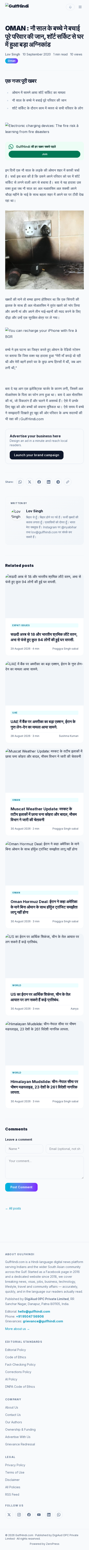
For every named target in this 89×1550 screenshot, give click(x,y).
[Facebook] (29, 1515)
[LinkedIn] (49, 1515)
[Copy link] (68, 482)
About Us (11, 1407)
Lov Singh (12, 54)
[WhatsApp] (59, 1515)
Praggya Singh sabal (65, 648)
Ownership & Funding (20, 1429)
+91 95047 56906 (30, 1316)
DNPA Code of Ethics (20, 1386)
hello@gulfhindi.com (34, 1311)
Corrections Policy (18, 1372)
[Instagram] (19, 1515)
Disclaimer (12, 1480)
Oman (11, 60)
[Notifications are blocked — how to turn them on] (70, 7)
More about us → (17, 1329)
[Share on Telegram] (58, 482)
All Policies (12, 1487)
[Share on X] (29, 482)
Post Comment (21, 1187)
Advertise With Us (17, 1437)
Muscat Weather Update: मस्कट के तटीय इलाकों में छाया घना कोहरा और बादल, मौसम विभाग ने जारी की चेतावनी (44, 814)
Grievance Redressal (20, 1444)
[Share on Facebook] (39, 482)
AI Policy (11, 1379)
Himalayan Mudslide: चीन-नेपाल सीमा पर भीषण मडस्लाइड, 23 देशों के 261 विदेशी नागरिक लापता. (44, 1087)
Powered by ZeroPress (44, 1543)
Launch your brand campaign (36, 455)
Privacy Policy (15, 1465)
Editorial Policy (15, 1350)
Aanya (74, 1008)
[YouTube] (39, 1515)
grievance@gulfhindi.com (43, 1321)
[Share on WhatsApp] (20, 482)
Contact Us (13, 1415)
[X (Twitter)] (9, 1515)
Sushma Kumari (68, 736)
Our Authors (13, 1422)
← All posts (13, 1208)
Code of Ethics (15, 1357)
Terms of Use (14, 1472)
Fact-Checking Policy (20, 1364)
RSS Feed (12, 1494)
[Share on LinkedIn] (48, 482)
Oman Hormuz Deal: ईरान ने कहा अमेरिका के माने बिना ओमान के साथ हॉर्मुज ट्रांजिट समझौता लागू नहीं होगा (44, 907)
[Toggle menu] (80, 7)
